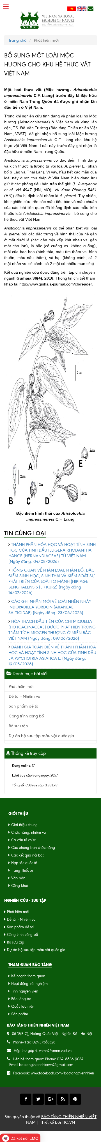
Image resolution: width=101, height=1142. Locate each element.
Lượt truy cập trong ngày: (31, 775)
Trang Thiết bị (22, 870)
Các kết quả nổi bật (27, 855)
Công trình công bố (26, 716)
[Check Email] (90, 9)
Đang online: (21, 765)
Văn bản (18, 878)
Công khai (19, 886)
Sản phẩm (19, 1014)
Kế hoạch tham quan (28, 976)
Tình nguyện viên (24, 991)
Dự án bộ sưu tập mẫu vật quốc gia (41, 735)
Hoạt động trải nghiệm (29, 984)
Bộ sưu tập (18, 725)
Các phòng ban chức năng (33, 848)
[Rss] (62, 1099)
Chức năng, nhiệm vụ (28, 832)
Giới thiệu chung (24, 825)
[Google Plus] (50, 1099)
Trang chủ (17, 40)
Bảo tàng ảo (21, 999)
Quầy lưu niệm (23, 1006)
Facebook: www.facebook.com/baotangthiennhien (53, 1073)
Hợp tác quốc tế (24, 863)
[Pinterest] (75, 1099)
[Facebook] (25, 1099)
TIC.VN (68, 1122)
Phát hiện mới (21, 686)
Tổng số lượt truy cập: (28, 785)
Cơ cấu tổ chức (23, 840)
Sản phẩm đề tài (24, 706)
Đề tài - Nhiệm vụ (24, 696)
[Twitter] (38, 1099)
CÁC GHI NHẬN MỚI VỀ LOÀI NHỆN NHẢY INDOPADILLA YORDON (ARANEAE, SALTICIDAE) (49, 607)
